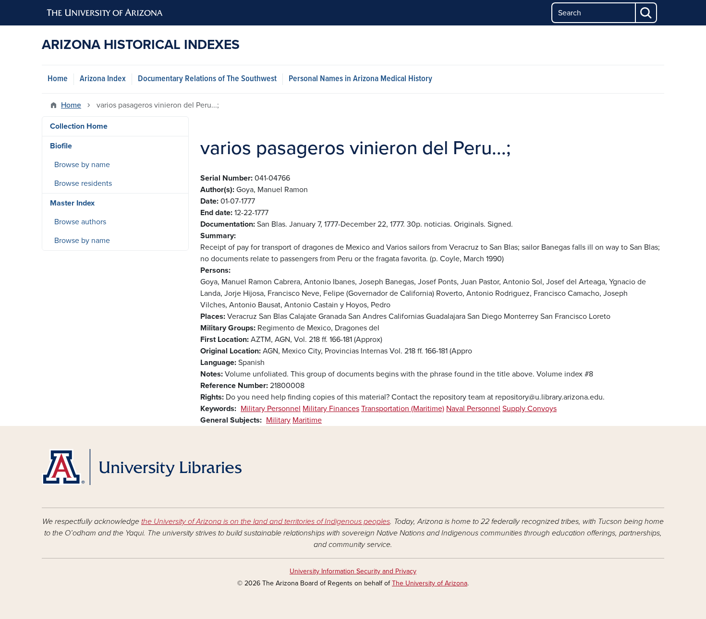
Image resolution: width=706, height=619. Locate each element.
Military (278, 420)
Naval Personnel (473, 408)
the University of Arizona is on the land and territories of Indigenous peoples (265, 521)
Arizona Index (103, 79)
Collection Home (79, 126)
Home (58, 79)
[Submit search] (646, 12)
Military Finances (331, 408)
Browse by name (82, 165)
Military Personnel (271, 408)
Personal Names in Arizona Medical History (360, 79)
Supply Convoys (529, 408)
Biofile (61, 146)
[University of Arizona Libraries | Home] (142, 467)
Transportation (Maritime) (402, 408)
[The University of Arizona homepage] (105, 13)
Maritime (307, 420)
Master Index (72, 203)
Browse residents (83, 183)
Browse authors (80, 222)
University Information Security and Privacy (353, 571)
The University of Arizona (429, 583)
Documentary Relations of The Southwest (207, 79)
